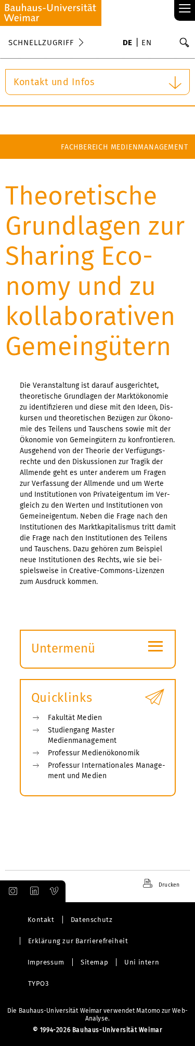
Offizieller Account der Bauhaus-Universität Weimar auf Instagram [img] (11, 891)
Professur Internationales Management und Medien (106, 770)
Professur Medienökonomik (93, 753)
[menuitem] (127, 43)
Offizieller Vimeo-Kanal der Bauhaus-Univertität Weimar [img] (55, 891)
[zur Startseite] (50, 13)
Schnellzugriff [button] (41, 42)
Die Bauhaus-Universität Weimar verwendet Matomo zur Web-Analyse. (97, 1014)
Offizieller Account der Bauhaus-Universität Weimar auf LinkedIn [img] (33, 891)
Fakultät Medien (156, 171)
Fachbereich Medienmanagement (124, 147)
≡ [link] (185, 9)
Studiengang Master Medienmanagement (82, 735)
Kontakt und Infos (54, 82)
